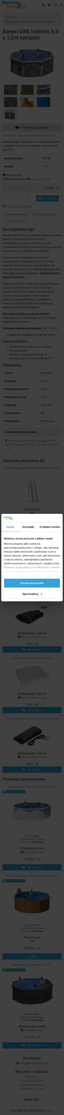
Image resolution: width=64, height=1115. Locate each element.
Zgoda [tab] (10, 526)
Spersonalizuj (30, 593)
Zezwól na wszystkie (32, 583)
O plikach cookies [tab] (50, 526)
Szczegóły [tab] (28, 526)
